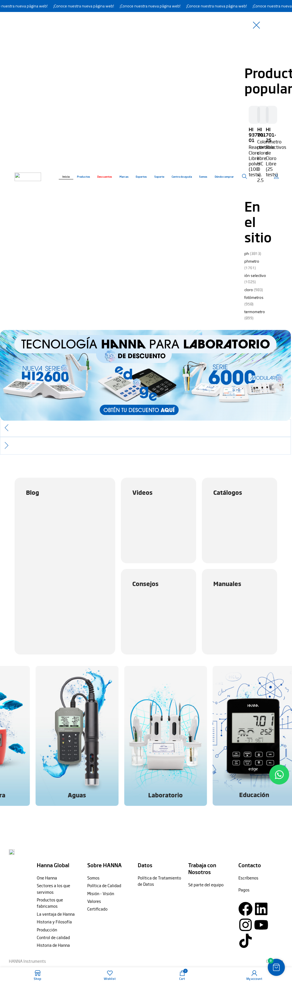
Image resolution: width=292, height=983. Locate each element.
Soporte (159, 177)
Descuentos (104, 177)
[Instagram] (245, 925)
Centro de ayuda (182, 177)
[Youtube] (261, 925)
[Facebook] (245, 909)
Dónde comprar (224, 177)
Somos (203, 177)
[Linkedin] (261, 909)
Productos (83, 177)
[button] (145, 428)
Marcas (124, 177)
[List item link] (59, 878)
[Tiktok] (245, 941)
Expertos (141, 177)
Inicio (66, 177)
